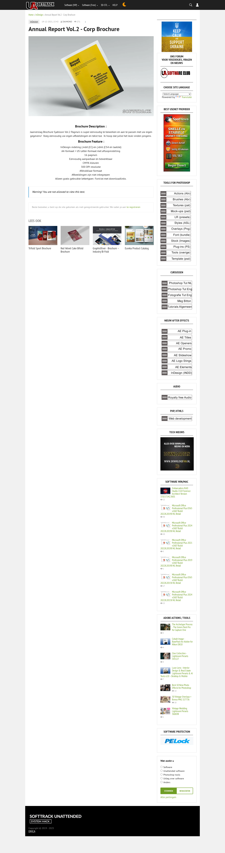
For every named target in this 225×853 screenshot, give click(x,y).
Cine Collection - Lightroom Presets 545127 (180, 656)
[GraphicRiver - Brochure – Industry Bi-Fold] (107, 235)
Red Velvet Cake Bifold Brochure (72, 249)
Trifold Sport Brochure (39, 248)
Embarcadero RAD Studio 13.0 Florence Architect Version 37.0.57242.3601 (175, 492)
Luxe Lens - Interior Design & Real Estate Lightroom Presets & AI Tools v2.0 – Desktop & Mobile (176, 672)
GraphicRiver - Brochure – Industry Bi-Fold (106, 249)
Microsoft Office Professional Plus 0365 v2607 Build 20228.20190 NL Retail (176, 509)
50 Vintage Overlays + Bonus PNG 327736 (181, 698)
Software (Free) (89, 5)
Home (30, 14)
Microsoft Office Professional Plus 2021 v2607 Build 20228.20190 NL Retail (176, 544)
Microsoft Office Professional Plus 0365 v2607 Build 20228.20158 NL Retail (176, 578)
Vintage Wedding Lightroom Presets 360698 (180, 711)
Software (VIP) (70, 5)
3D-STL (104, 5)
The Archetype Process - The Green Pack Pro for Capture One (182, 627)
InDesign (39, 14)
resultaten (185, 791)
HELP (114, 5)
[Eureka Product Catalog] (139, 235)
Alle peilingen (168, 797)
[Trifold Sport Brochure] (42, 235)
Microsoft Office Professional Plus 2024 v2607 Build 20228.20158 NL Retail (176, 596)
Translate (187, 97)
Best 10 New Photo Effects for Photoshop (181, 686)
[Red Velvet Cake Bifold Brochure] (75, 235)
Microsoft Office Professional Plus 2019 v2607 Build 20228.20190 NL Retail (176, 561)
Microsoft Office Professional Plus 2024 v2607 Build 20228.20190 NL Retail (176, 527)
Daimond (67, 22)
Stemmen (168, 791)
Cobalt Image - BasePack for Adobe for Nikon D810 (182, 641)
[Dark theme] (124, 4)
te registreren (133, 207)
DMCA (31, 831)
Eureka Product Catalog (137, 248)
